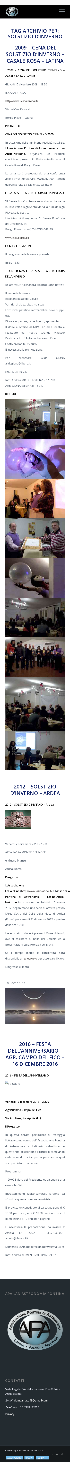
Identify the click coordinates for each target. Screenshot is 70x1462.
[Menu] (60, 11)
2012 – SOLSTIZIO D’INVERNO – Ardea (35, 790)
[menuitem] (60, 11)
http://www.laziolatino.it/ (36, 891)
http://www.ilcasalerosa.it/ (21, 101)
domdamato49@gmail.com (31, 1400)
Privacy (9, 1414)
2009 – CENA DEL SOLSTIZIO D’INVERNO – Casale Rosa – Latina (35, 54)
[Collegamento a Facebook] (46, 1454)
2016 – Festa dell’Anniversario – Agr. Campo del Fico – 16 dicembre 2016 (35, 1054)
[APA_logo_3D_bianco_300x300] (29, 11)
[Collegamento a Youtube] (57, 1454)
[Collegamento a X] (52, 1454)
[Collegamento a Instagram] (62, 1454)
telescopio (30, 958)
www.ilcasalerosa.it (17, 238)
